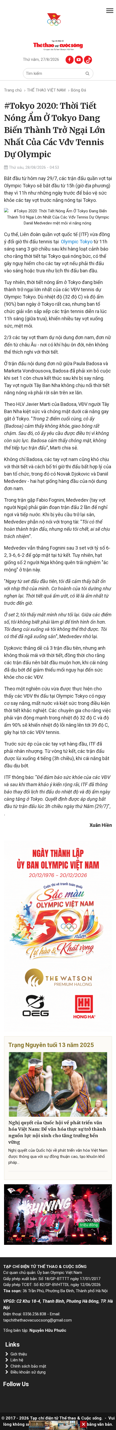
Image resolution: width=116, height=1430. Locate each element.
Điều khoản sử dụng (28, 1372)
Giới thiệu (19, 1354)
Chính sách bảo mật (28, 1366)
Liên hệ (17, 1360)
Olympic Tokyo (77, 241)
